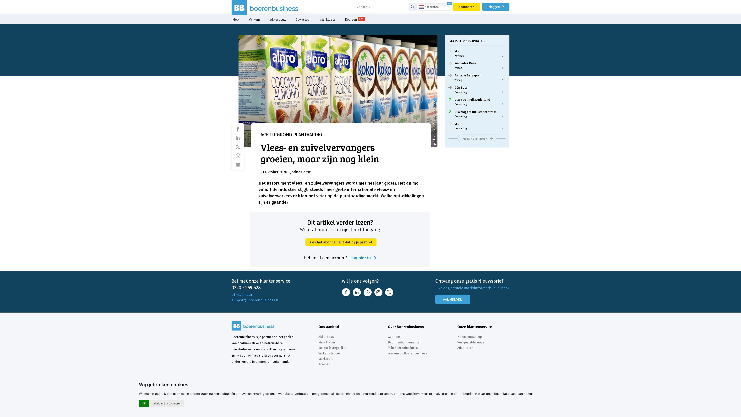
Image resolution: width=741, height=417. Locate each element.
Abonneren (466, 7)
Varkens (255, 19)
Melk (236, 19)
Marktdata (327, 19)
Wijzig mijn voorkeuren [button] (167, 403)
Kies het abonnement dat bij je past (338, 242)
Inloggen (493, 7)
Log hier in (360, 258)
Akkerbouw (278, 19)
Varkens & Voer (329, 353)
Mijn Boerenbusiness (403, 348)
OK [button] (144, 403)
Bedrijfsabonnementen (404, 342)
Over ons (394, 337)
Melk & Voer (326, 342)
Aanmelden (452, 299)
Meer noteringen (475, 138)
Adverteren (465, 348)
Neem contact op (469, 337)
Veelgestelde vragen (471, 342)
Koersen (354, 19)
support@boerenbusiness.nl (255, 300)
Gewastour (303, 19)
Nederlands (431, 6)
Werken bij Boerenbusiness (407, 353)
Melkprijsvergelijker (332, 348)
